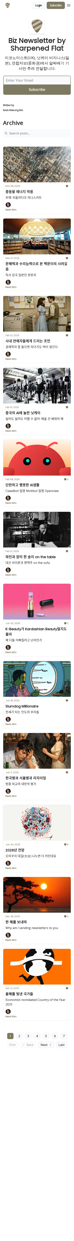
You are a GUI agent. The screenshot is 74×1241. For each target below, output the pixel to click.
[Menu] (68, 5)
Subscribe (56, 5)
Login (38, 5)
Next (44, 1045)
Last (61, 1045)
